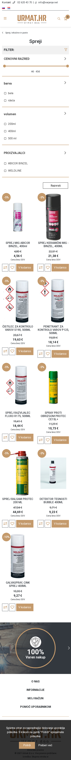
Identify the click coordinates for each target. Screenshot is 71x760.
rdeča (11, 100)
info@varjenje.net (48, 2)
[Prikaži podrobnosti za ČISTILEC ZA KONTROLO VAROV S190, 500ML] (17, 301)
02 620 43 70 (24, 2)
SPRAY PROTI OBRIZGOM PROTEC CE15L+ (53, 416)
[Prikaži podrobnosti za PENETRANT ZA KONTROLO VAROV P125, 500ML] (53, 301)
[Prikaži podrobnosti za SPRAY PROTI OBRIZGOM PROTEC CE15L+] (53, 387)
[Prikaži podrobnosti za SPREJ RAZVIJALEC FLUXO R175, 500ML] (17, 387)
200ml (12, 124)
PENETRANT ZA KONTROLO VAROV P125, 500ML (53, 330)
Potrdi (27, 745)
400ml (12, 131)
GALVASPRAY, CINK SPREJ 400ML (18, 584)
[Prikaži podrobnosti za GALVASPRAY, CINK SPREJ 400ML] (17, 557)
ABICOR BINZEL (18, 163)
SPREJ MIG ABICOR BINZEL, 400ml (18, 244)
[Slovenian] (3, 8)
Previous (2, 648)
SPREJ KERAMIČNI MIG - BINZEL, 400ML (53, 244)
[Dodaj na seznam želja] (12, 267)
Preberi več (45, 745)
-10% (6, 537)
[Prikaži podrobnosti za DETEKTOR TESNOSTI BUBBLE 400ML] (53, 473)
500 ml (12, 138)
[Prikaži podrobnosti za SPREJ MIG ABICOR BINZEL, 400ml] (17, 217)
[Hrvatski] (8, 8)
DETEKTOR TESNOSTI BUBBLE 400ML (53, 500)
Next (69, 648)
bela (10, 93)
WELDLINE (14, 170)
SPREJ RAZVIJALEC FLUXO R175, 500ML (18, 414)
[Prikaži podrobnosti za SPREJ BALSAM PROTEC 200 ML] (17, 473)
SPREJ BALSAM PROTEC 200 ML (17, 500)
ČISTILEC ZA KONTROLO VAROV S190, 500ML (17, 328)
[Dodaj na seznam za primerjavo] (5, 267)
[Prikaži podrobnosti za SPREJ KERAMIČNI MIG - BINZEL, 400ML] (53, 217)
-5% (6, 197)
